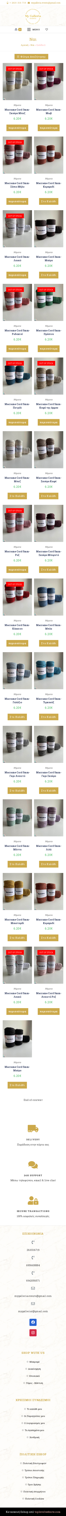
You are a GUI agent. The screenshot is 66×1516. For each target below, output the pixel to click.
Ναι (32, 45)
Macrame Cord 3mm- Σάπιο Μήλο (17, 185)
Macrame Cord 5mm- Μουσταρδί (17, 921)
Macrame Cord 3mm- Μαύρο (48, 258)
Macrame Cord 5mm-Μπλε (48, 626)
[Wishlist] (48, 29)
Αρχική (24, 45)
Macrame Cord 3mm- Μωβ (48, 111)
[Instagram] (33, 1332)
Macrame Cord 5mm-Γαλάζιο (17, 700)
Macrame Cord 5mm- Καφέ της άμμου (48, 406)
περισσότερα (17, 127)
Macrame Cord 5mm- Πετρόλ (17, 406)
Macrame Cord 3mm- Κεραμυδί (48, 185)
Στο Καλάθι (48, 201)
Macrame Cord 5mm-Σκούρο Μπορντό (48, 553)
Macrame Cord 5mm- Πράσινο (48, 332)
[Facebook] (33, 1322)
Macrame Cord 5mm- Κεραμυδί (48, 921)
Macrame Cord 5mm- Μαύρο (17, 1068)
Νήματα (17, 105)
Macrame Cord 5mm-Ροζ (17, 553)
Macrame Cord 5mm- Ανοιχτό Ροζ (48, 995)
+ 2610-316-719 (17, 2)
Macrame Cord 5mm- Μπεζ (17, 479)
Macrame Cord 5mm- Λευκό (17, 995)
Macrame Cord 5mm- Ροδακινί (17, 332)
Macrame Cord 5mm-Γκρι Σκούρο (48, 774)
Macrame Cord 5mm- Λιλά (48, 847)
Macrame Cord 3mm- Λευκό (17, 258)
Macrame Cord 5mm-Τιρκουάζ (48, 700)
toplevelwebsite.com (47, 1511)
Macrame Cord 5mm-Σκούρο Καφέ (48, 479)
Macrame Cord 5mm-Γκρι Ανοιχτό (17, 774)
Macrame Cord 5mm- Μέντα (17, 847)
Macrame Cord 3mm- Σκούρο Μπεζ (17, 111)
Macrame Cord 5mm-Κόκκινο (17, 626)
